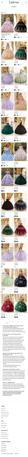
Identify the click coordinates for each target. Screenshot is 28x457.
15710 (3, 290)
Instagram (4, 445)
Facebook (4, 447)
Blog (2, 417)
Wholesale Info (4, 436)
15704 (3, 189)
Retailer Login (4, 432)
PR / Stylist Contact (5, 414)
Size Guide (3, 427)
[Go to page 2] (20, 321)
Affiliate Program (4, 415)
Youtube (4, 451)
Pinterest (4, 449)
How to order (4, 423)
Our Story (3, 408)
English (16, 453)
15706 (3, 264)
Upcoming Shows (4, 438)
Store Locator (4, 425)
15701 (3, 37)
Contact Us (3, 410)
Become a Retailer (5, 412)
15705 (16, 214)
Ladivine (16, 33)
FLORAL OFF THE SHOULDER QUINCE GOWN (6, 34)
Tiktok (3, 443)
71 (18, 321)
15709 (16, 264)
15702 (3, 113)
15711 (16, 290)
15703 (16, 163)
